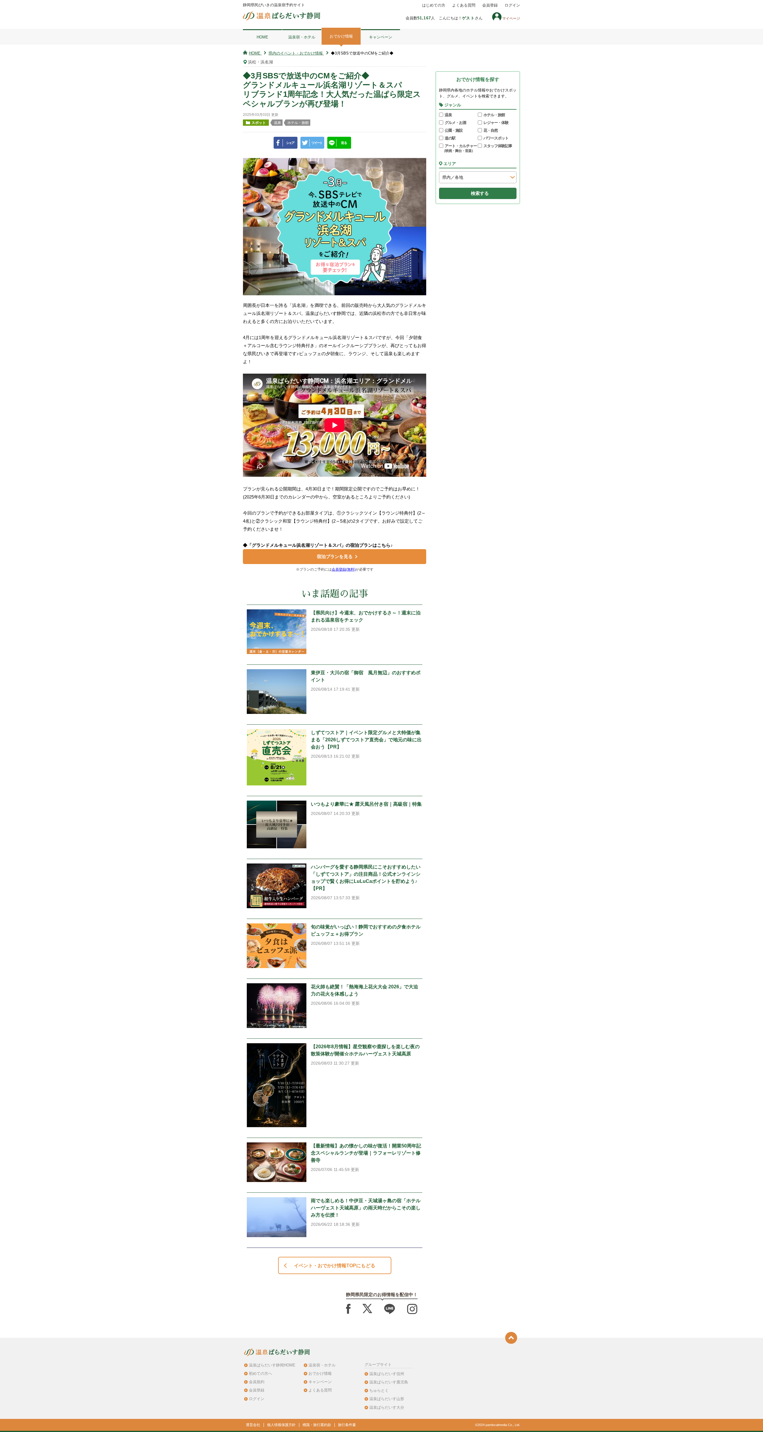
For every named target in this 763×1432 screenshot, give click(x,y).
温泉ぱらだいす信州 (386, 1374)
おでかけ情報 (341, 36)
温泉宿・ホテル (301, 37)
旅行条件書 (347, 1425)
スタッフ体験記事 (497, 146)
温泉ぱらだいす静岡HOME (272, 1365)
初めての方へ (260, 1373)
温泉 (448, 115)
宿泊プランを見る (335, 556)
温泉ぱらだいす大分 (386, 1407)
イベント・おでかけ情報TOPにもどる (334, 1265)
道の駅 (450, 138)
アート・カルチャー (459, 148)
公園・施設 (454, 130)
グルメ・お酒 (455, 122)
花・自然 (490, 130)
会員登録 (490, 5)
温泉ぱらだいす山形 (386, 1399)
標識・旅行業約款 (317, 1425)
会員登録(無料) (344, 569)
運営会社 (253, 1425)
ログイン (512, 5)
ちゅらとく (379, 1390)
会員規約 (256, 1382)
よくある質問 (463, 5)
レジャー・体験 (495, 122)
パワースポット (495, 138)
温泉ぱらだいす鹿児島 (388, 1382)
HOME (262, 37)
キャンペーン (380, 37)
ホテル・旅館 (494, 115)
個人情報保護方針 (281, 1425)
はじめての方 (433, 5)
